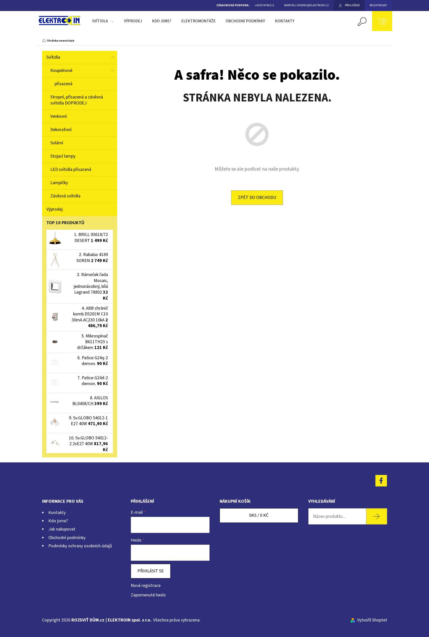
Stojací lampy (62, 156)
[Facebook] (381, 480)
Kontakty (57, 512)
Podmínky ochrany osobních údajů (80, 546)
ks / (258, 515)
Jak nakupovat (61, 529)
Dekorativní (61, 129)
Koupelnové (61, 70)
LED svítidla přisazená (70, 169)
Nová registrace (146, 585)
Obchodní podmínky (66, 538)
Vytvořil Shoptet (372, 620)
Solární (56, 143)
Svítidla (53, 57)
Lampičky (59, 183)
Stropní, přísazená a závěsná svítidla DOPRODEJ (76, 100)
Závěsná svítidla (65, 196)
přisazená (63, 84)
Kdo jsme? (58, 521)
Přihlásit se (150, 571)
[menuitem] (103, 21)
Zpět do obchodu (257, 197)
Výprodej (54, 209)
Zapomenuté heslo (148, 595)
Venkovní (58, 116)
